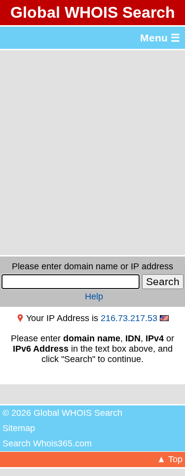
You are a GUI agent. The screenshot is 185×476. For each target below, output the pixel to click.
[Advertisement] (92, 152)
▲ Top (170, 459)
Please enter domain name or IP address (92, 266)
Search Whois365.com (47, 443)
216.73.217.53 (129, 318)
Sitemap (18, 428)
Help (94, 296)
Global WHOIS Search (92, 12)
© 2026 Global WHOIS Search (62, 413)
